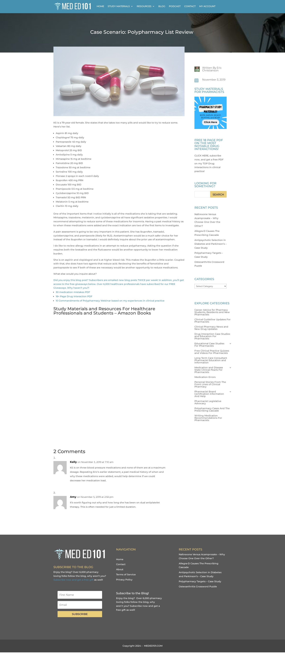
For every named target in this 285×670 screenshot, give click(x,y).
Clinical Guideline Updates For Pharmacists (212, 320)
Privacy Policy (124, 579)
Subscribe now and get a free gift (73, 579)
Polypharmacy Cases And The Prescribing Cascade (212, 409)
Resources (144, 6)
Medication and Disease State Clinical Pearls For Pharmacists (208, 370)
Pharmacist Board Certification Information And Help (209, 394)
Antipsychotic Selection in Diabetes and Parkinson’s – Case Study (210, 244)
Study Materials (119, 6)
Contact (190, 6)
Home (100, 6)
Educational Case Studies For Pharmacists (209, 344)
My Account (207, 6)
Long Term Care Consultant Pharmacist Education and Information (210, 360)
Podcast (175, 6)
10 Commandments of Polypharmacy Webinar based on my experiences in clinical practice (110, 300)
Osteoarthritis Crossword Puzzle (198, 586)
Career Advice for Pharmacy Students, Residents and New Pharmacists (212, 312)
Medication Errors (205, 377)
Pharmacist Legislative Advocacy (207, 402)
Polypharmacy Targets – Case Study (200, 581)
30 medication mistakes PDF (73, 292)
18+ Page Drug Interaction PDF (74, 296)
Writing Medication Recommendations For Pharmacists (208, 418)
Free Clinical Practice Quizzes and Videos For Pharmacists (211, 352)
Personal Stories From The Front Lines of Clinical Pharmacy (210, 384)
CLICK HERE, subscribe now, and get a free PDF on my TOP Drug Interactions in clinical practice (208, 163)
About (119, 569)
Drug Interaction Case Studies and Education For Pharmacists (212, 336)
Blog (161, 6)
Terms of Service (126, 574)
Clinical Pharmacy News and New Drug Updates (211, 328)
